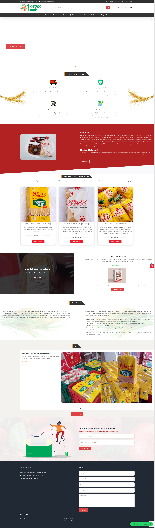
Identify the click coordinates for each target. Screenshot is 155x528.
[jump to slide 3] (77, 66)
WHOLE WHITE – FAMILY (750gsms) (76, 224)
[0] (152, 266)
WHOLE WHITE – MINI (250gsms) (115, 224)
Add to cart (38, 241)
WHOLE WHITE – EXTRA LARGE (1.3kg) (38, 224)
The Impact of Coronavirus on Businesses (36, 354)
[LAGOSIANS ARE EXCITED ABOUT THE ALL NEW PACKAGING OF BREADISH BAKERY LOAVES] (126, 377)
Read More (25, 361)
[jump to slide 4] (79, 66)
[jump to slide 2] (75, 66)
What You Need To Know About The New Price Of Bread (81, 409)
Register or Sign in (123, 7)
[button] (141, 524)
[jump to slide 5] (81, 66)
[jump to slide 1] (73, 66)
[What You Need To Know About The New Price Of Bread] (87, 377)
